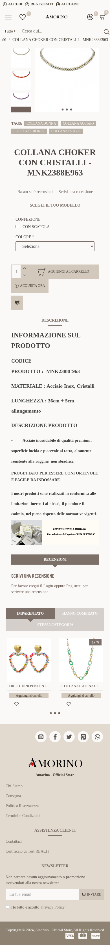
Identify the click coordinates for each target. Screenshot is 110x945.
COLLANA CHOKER (29, 131)
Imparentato (30, 613)
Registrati (74, 586)
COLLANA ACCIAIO (78, 123)
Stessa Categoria (55, 625)
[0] (22, 16)
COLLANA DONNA (41, 123)
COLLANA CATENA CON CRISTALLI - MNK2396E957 (82, 686)
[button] (62, 109)
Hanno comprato (80, 613)
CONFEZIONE (28, 219)
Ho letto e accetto (38, 907)
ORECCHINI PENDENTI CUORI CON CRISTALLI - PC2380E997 (30, 686)
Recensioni (55, 559)
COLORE (23, 237)
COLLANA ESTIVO (65, 131)
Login (48, 586)
